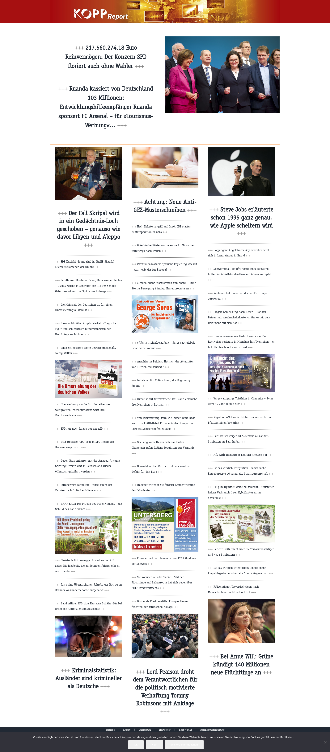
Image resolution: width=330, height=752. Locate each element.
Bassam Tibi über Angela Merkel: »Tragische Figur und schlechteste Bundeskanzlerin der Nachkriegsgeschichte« (85, 328)
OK (136, 744)
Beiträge (110, 729)
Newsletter (165, 729)
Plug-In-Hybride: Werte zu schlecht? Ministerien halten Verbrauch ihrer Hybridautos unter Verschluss (241, 492)
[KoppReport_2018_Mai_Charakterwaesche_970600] (88, 361)
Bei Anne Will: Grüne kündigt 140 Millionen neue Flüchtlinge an (242, 664)
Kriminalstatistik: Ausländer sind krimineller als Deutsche (88, 678)
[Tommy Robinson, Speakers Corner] (165, 615)
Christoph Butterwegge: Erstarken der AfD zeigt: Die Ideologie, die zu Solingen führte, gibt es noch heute (87, 565)
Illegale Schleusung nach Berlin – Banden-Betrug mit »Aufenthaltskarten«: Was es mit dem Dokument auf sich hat (239, 317)
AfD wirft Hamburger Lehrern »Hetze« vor (243, 454)
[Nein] (325, 742)
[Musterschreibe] (165, 148)
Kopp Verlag (185, 729)
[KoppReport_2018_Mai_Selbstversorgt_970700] (88, 517)
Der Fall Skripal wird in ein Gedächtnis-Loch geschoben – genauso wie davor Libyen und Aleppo (89, 228)
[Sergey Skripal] (88, 148)
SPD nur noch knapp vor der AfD (84, 428)
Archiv (126, 729)
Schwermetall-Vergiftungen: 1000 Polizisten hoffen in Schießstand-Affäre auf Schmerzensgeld (239, 274)
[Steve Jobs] (241, 148)
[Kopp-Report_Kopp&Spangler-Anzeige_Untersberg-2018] (165, 499)
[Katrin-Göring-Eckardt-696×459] (241, 600)
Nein (154, 744)
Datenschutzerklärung (212, 729)
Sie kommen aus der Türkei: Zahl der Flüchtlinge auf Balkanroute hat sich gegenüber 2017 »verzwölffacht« (162, 582)
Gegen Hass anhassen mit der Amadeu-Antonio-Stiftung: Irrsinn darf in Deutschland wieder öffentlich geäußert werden (88, 466)
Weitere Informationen (184, 744)
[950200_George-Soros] (165, 297)
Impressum (145, 729)
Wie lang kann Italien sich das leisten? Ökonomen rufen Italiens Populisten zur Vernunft (163, 447)
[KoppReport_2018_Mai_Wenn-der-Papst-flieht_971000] (241, 355)
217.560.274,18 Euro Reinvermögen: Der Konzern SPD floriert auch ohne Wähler (105, 57)
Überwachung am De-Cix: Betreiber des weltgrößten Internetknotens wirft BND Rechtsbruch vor (82, 410)
